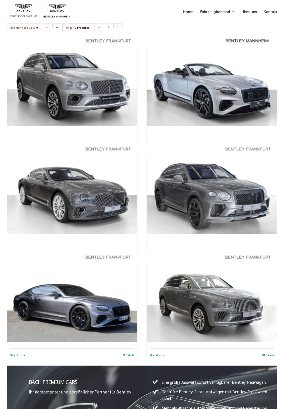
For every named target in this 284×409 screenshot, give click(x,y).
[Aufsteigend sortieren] (56, 27)
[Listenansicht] (118, 27)
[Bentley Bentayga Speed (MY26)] (212, 185)
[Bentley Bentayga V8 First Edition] (72, 77)
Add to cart (20, 355)
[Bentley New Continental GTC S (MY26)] (212, 77)
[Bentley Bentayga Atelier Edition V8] (212, 293)
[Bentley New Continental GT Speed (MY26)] (72, 293)
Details (130, 355)
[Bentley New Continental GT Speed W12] (72, 185)
